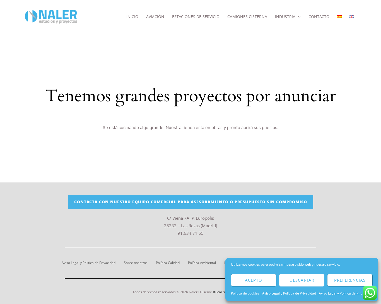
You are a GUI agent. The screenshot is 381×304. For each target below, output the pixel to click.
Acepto (253, 280)
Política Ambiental (202, 262)
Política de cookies (245, 293)
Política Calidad (168, 262)
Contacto (318, 16)
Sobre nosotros (136, 262)
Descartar (302, 280)
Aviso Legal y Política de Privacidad (289, 293)
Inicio (132, 16)
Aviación (155, 16)
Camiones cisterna (247, 16)
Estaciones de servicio (196, 16)
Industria (285, 16)
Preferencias (350, 280)
